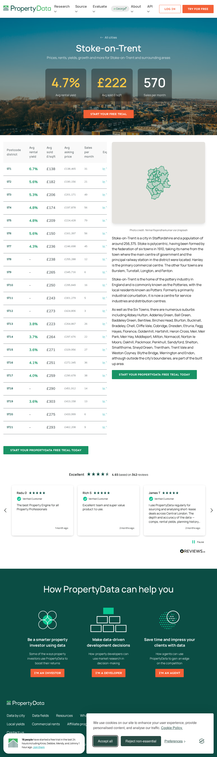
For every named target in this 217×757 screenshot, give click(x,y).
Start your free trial (108, 114)
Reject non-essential (140, 741)
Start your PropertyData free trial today (154, 374)
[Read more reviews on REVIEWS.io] (192, 551)
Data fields (40, 715)
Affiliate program (80, 724)
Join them (39, 747)
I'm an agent (169, 673)
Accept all (105, 741)
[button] (5, 510)
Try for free (198, 9)
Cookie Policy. (172, 727)
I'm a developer (108, 673)
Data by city (16, 715)
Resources (64, 715)
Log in (169, 9)
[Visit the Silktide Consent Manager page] (202, 741)
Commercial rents (46, 724)
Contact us (15, 732)
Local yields (16, 724)
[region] (108, 510)
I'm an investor (47, 673)
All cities (110, 37)
